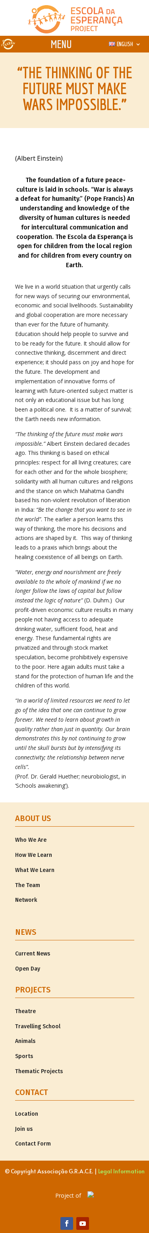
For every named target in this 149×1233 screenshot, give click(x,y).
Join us (24, 1129)
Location (26, 1114)
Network (26, 900)
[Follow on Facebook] (66, 1223)
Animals (25, 1041)
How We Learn (33, 855)
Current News (32, 953)
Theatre (25, 1011)
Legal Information (121, 1171)
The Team (27, 885)
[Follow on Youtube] (82, 1223)
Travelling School (37, 1026)
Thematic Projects (39, 1071)
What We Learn (34, 870)
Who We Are (30, 840)
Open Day (27, 968)
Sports (24, 1056)
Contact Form (33, 1143)
